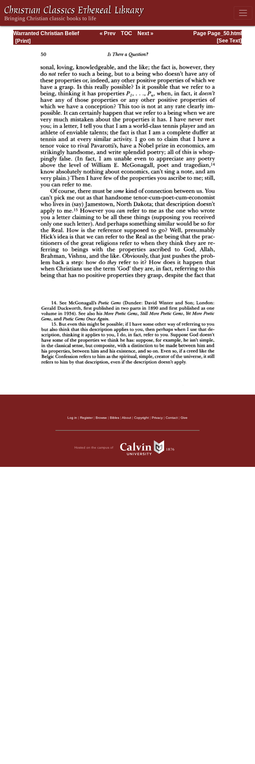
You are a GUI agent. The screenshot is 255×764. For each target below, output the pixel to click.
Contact (172, 417)
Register (86, 417)
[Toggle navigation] (243, 13)
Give (184, 417)
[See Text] (229, 40)
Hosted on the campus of (94, 447)
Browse (101, 417)
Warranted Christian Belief (46, 33)
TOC (126, 33)
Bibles (114, 417)
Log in (72, 417)
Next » (145, 33)
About (126, 417)
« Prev (108, 33)
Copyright (141, 417)
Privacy (157, 417)
